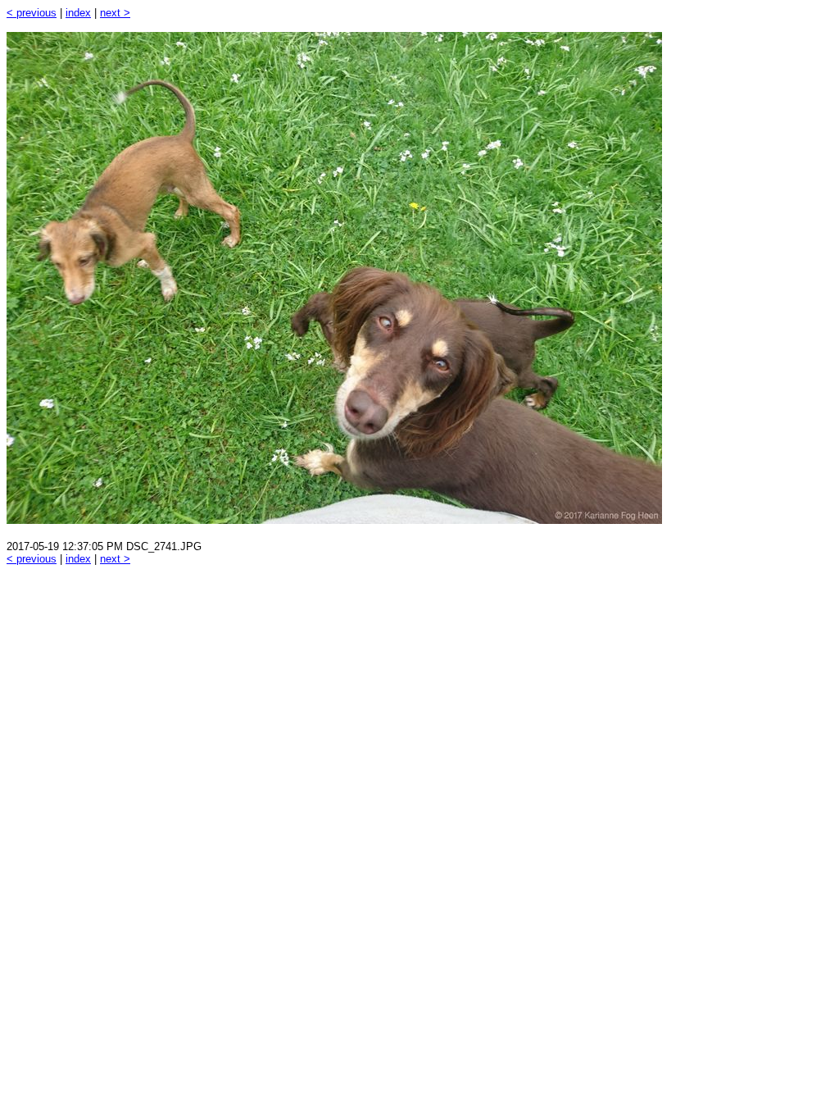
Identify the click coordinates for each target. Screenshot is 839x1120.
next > (115, 13)
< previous (32, 13)
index (78, 13)
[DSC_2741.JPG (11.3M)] (334, 519)
